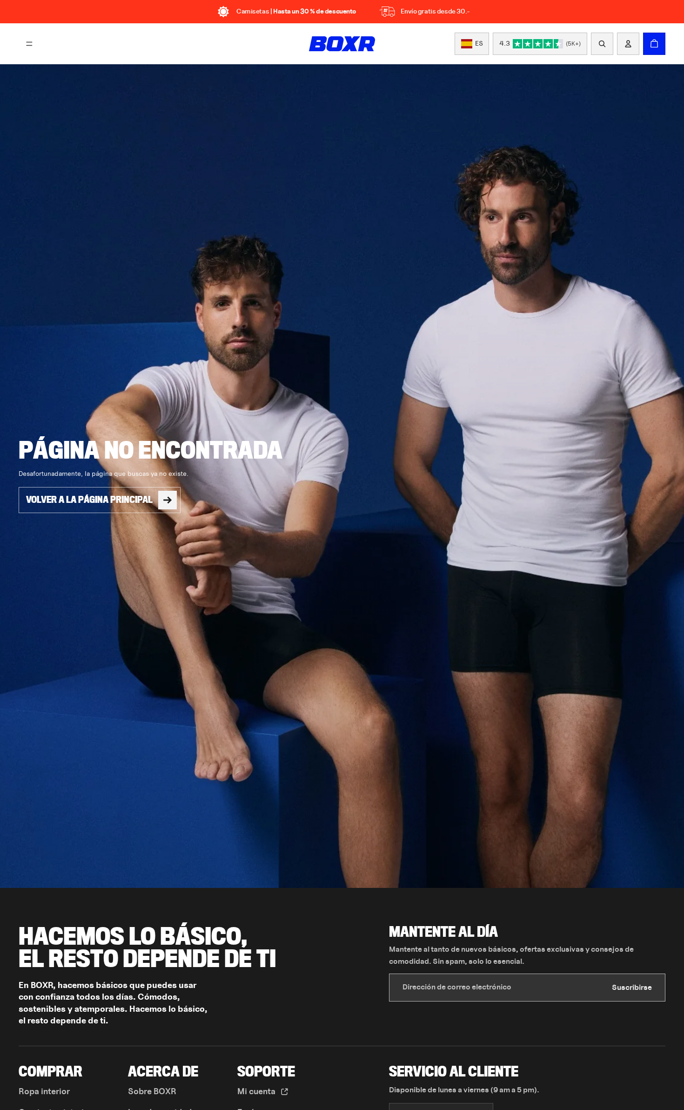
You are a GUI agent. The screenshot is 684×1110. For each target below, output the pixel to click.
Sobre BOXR (152, 1092)
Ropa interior (44, 1092)
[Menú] (29, 43)
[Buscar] (602, 44)
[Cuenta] (628, 44)
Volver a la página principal (89, 499)
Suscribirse (632, 987)
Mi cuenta (257, 1092)
